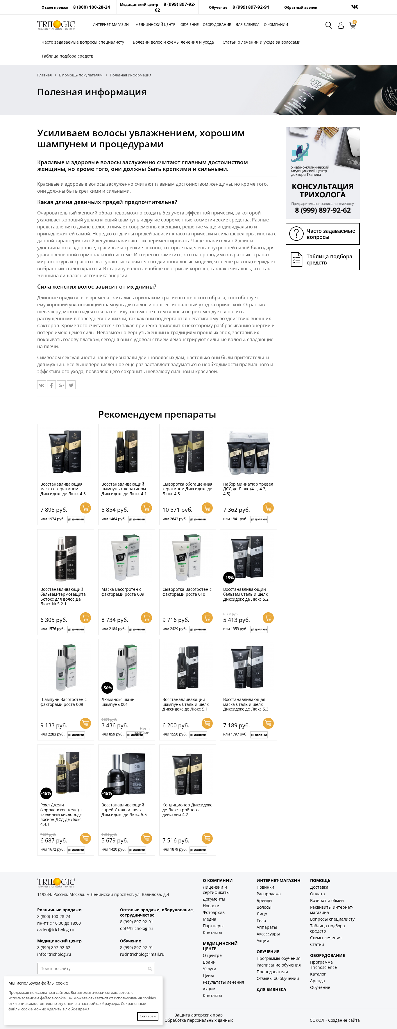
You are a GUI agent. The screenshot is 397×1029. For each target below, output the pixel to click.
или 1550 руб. (174, 734)
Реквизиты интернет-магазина (331, 909)
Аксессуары (268, 934)
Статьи (317, 944)
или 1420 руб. (113, 849)
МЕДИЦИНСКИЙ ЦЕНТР (220, 946)
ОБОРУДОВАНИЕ (327, 955)
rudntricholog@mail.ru (142, 954)
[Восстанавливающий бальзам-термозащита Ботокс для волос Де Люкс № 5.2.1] (65, 557)
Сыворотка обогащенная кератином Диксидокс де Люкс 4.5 (187, 488)
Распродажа (269, 893)
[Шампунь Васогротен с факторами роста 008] (65, 667)
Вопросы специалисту (332, 919)
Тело (261, 920)
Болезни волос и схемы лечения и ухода (173, 42)
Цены (208, 975)
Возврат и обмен (327, 900)
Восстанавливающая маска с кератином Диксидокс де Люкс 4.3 (63, 488)
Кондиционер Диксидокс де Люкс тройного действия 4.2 (187, 809)
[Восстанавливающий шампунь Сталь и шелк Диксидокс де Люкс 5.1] (187, 667)
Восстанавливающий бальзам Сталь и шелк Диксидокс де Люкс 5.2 (246, 594)
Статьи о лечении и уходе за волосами (262, 42)
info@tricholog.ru (54, 954)
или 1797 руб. (235, 734)
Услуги (209, 968)
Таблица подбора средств (67, 56)
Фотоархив (214, 912)
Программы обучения (279, 958)
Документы (214, 899)
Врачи (209, 962)
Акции (209, 989)
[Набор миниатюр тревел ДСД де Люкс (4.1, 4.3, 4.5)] (248, 452)
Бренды (264, 900)
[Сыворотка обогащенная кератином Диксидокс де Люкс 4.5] (187, 452)
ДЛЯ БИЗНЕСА (271, 989)
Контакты (212, 932)
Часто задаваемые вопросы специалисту (83, 42)
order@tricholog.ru (55, 930)
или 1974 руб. (52, 518)
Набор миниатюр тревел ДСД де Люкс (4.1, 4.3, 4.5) (248, 488)
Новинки (265, 887)
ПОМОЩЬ (320, 880)
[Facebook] (51, 384)
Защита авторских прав (199, 1015)
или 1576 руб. (52, 628)
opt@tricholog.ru (136, 928)
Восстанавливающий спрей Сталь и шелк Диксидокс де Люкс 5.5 (124, 809)
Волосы (264, 907)
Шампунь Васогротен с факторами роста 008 (63, 702)
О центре (212, 955)
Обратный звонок (300, 7)
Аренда (317, 980)
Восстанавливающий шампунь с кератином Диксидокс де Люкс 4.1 (124, 488)
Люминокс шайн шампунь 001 (118, 702)
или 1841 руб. (235, 518)
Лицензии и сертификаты (216, 889)
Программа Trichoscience (323, 964)
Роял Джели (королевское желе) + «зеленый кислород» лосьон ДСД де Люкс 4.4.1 (61, 814)
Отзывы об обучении (278, 978)
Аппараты (267, 927)
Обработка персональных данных (198, 1020)
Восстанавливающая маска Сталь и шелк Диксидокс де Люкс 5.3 (246, 704)
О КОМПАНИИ (218, 880)
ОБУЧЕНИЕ (268, 951)
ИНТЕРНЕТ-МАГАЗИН (279, 880)
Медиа (209, 919)
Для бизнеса (248, 24)
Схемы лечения (325, 937)
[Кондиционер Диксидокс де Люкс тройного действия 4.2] (187, 773)
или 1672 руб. (52, 849)
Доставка (319, 887)
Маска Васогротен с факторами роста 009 (122, 591)
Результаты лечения (223, 982)
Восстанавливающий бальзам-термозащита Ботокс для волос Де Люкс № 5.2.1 (63, 596)
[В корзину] (85, 507)
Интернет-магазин (111, 24)
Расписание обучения (279, 965)
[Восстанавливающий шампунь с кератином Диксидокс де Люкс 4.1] (126, 452)
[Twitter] (71, 384)
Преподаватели (272, 971)
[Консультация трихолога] (323, 172)
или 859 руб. (112, 734)
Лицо (262, 914)
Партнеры (213, 925)
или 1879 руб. (174, 849)
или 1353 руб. (235, 628)
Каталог (318, 974)
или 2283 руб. (52, 734)
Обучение (189, 24)
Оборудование (217, 24)
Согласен (148, 1016)
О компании (276, 24)
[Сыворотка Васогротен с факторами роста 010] (187, 557)
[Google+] (61, 384)
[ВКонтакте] (41, 384)
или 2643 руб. (174, 518)
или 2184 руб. (113, 628)
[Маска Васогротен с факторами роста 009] (126, 557)
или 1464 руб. (113, 518)
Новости (211, 905)
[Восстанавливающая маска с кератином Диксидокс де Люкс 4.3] (65, 452)
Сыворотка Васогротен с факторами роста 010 (187, 591)
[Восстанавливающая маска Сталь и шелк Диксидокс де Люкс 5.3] (248, 667)
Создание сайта (344, 1020)
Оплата (317, 893)
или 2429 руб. (174, 628)
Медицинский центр (155, 24)
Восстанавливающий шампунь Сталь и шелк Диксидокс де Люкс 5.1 (185, 704)
